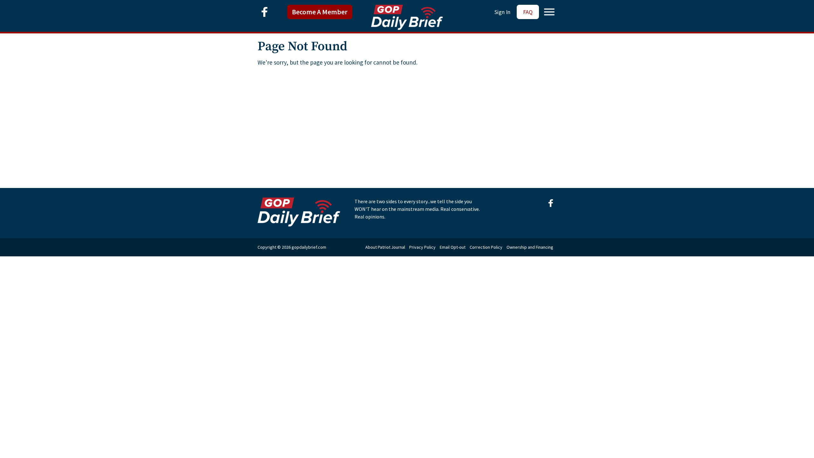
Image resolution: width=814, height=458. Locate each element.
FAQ (528, 12)
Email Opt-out (453, 247)
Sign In (502, 12)
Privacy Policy (422, 247)
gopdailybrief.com (309, 247)
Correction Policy (486, 247)
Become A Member (320, 11)
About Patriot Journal (385, 247)
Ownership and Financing (530, 247)
